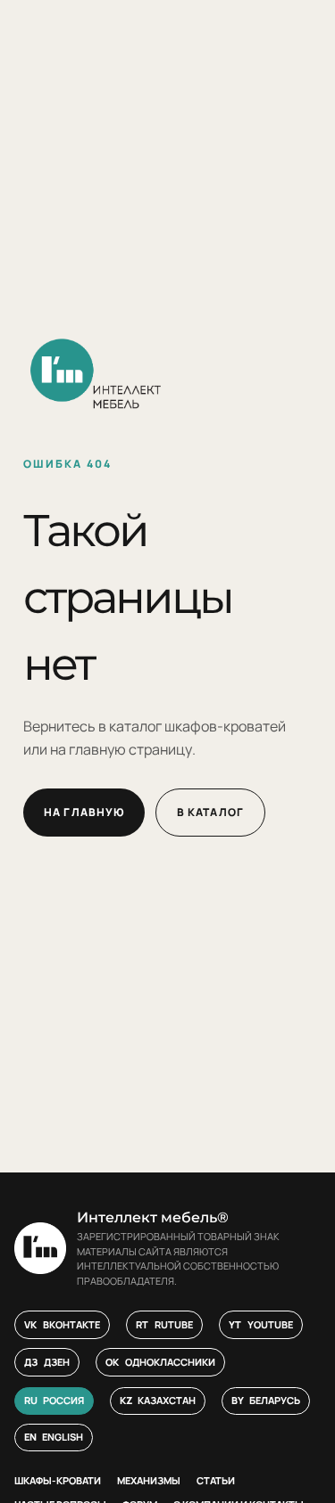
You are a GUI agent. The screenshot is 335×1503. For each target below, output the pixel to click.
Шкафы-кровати (57, 1480)
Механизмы (148, 1480)
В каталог (210, 812)
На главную (84, 812)
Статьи (216, 1480)
